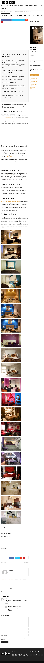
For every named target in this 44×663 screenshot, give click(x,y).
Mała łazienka (32, 87)
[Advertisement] (15, 135)
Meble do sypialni (13, 11)
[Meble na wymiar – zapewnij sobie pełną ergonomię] (24, 585)
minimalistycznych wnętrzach (6, 174)
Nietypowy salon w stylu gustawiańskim (24, 564)
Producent (4, 17)
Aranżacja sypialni (33, 82)
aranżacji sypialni (9, 156)
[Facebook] (31, 655)
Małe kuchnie (32, 85)
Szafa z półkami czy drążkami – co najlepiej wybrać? (5, 589)
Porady (35, 5)
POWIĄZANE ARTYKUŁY (7, 580)
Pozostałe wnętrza (29, 5)
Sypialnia (11, 5)
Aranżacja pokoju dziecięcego (35, 79)
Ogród (2, 8)
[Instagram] (36, 655)
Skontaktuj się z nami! (16, 658)
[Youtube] (42, 655)
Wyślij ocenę (3, 548)
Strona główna (3, 11)
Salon (2, 5)
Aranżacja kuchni (33, 78)
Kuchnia (6, 5)
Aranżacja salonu (33, 81)
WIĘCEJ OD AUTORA (20, 580)
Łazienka (15, 5)
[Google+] (34, 655)
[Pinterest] (39, 655)
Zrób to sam (32, 88)
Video (6, 8)
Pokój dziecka (21, 5)
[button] (41, 5)
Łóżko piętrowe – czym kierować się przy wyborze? (14, 589)
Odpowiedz (6, 603)
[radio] (15, 539)
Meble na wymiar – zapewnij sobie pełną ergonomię (23, 589)
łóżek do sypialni (8, 117)
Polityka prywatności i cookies (11, 661)
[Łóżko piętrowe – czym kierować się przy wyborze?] (14, 585)
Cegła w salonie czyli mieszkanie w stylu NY (7, 564)
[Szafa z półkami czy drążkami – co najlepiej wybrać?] (5, 585)
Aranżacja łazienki (33, 84)
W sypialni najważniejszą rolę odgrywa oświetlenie (10, 201)
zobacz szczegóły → (18, 79)
